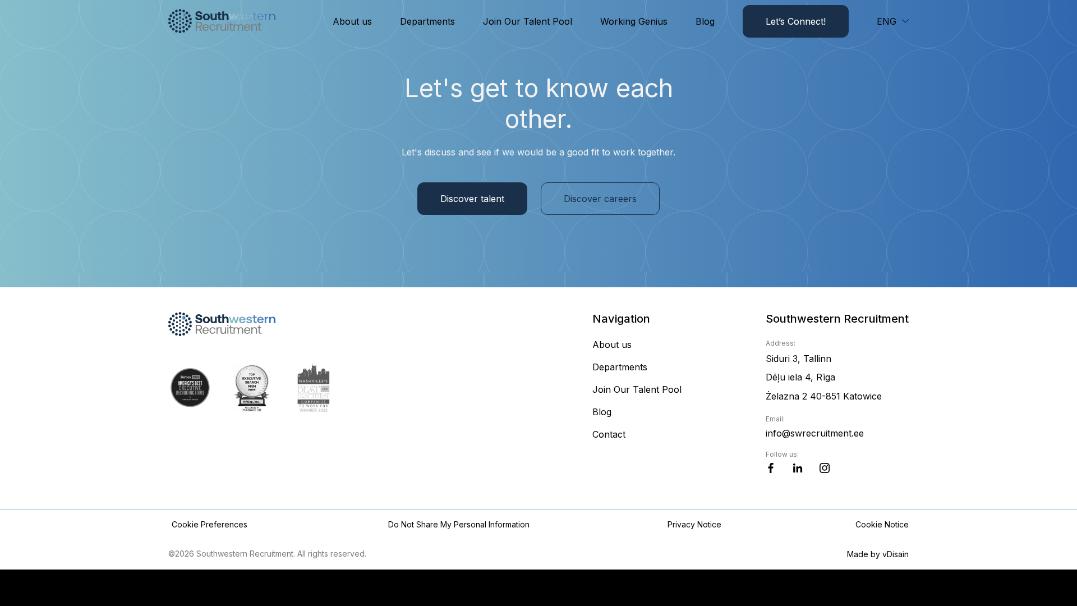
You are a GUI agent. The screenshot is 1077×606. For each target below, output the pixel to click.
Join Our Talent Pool (527, 21)
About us (352, 21)
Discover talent (472, 198)
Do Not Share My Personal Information (459, 524)
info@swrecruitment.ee (815, 433)
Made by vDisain (878, 554)
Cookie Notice (882, 524)
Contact (608, 434)
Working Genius (634, 21)
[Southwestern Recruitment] (222, 21)
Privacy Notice (694, 524)
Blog (705, 21)
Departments (427, 21)
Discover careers (600, 198)
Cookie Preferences (209, 524)
